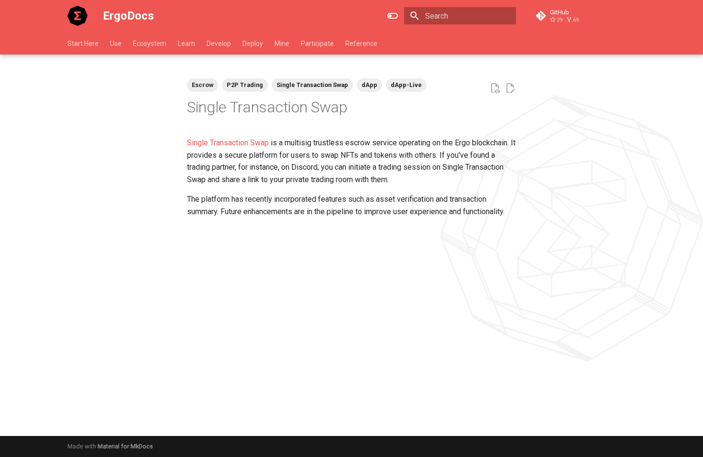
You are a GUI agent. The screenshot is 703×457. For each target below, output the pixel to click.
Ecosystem (149, 43)
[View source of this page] (495, 88)
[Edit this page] (510, 88)
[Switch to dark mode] (392, 15)
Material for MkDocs (125, 446)
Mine (282, 43)
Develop (219, 43)
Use (115, 43)
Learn (186, 43)
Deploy (252, 43)
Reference (361, 43)
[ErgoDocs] (77, 16)
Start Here (83, 43)
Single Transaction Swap (228, 142)
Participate (317, 43)
